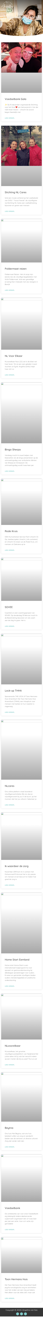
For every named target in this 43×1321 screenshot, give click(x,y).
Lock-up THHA (13, 690)
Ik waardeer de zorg (16, 866)
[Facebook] (17, 1313)
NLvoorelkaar (13, 1045)
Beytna (9, 1127)
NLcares (9, 785)
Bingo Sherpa (13, 449)
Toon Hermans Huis (16, 1279)
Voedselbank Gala (15, 99)
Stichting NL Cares (15, 192)
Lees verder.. (10, 118)
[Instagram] (25, 1313)
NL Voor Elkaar (13, 355)
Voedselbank (12, 1208)
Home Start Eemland (17, 959)
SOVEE (9, 607)
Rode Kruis (11, 531)
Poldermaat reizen (16, 268)
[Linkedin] (21, 1313)
